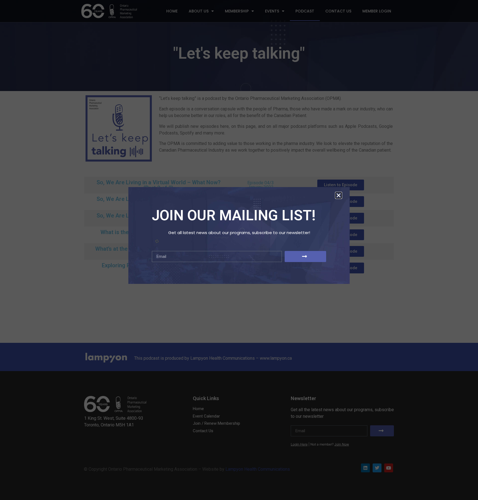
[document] (239, 250)
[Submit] (305, 256)
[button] (338, 195)
